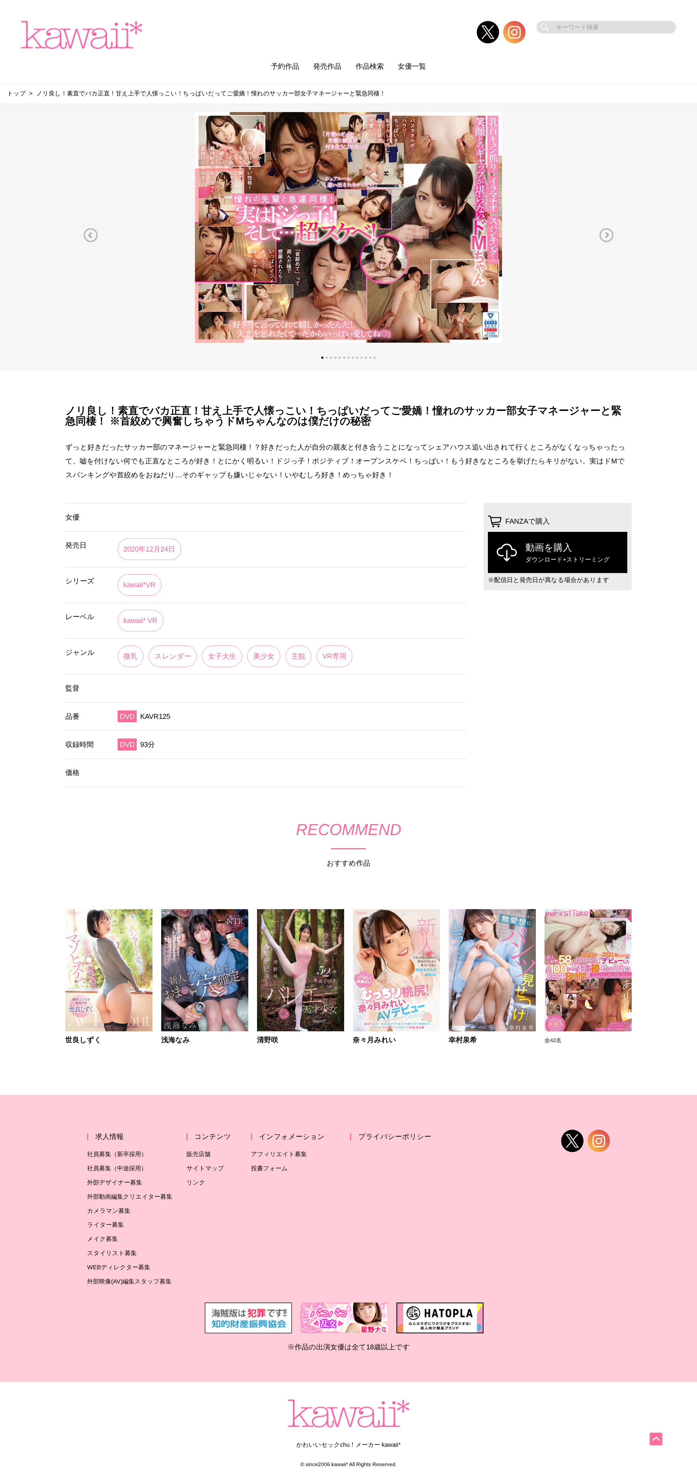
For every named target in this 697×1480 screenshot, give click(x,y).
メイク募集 (102, 1238)
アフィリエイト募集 (279, 1154)
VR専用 (334, 656)
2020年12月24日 (149, 549)
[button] (91, 235)
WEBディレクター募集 (118, 1267)
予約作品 (285, 66)
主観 (298, 656)
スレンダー (173, 656)
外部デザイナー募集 (114, 1182)
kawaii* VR (140, 620)
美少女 (263, 656)
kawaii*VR (139, 585)
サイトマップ (205, 1168)
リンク (196, 1182)
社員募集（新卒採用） (117, 1154)
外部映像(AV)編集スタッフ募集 (129, 1281)
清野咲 (267, 1040)
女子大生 (222, 656)
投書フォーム (269, 1168)
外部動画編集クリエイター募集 (129, 1196)
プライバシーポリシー (394, 1136)
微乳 (130, 656)
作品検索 (370, 66)
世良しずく (83, 1040)
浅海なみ (175, 1040)
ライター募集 (105, 1224)
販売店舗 (198, 1154)
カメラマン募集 (108, 1210)
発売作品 (327, 66)
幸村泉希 (463, 1040)
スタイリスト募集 (112, 1253)
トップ (16, 93)
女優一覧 (412, 66)
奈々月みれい (374, 1040)
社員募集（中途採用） (117, 1168)
